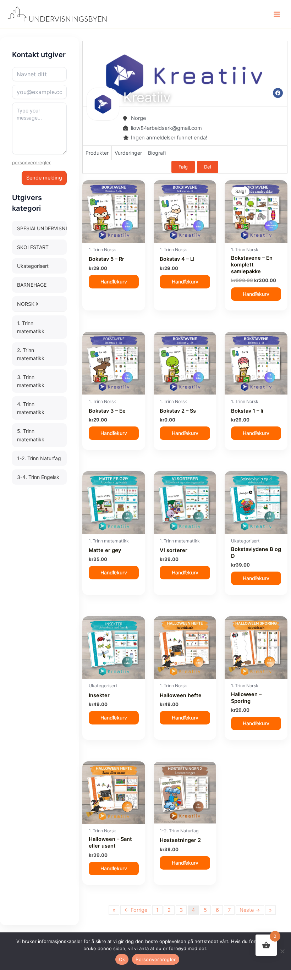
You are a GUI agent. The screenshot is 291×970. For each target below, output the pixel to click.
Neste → (250, 910)
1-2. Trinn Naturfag (39, 458)
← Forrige (135, 910)
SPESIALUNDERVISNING (42, 228)
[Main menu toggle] (277, 14)
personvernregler (31, 162)
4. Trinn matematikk (30, 408)
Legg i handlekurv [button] (114, 281)
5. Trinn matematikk (30, 435)
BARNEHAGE (31, 285)
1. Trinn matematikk (30, 327)
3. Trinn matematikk (30, 381)
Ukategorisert (33, 266)
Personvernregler (156, 959)
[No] (282, 951)
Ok (122, 959)
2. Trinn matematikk (30, 354)
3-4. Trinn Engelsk (38, 477)
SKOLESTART (33, 247)
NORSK (26, 304)
